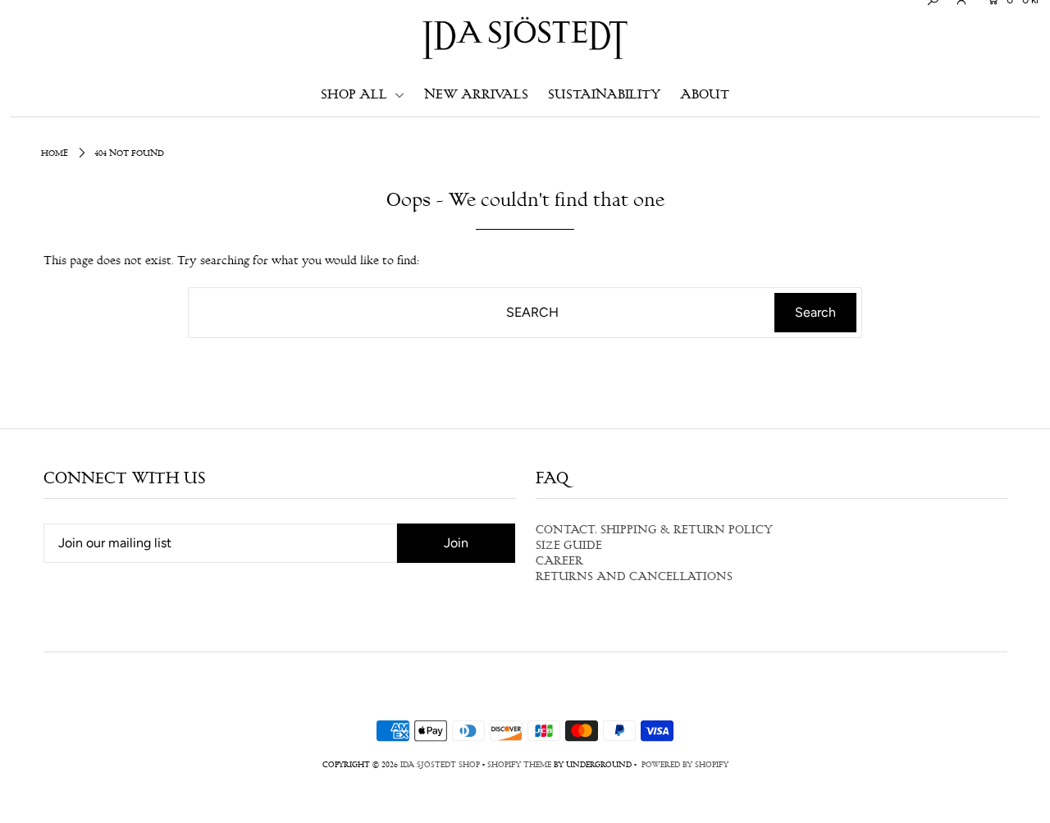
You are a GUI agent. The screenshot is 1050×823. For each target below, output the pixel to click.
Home (54, 154)
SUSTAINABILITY (604, 95)
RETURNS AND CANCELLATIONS (634, 577)
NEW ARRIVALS (476, 95)
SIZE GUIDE (569, 546)
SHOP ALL (355, 95)
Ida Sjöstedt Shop (440, 765)
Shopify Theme (519, 765)
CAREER (559, 562)
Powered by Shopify (684, 765)
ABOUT (704, 95)
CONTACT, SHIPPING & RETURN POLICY (654, 531)
